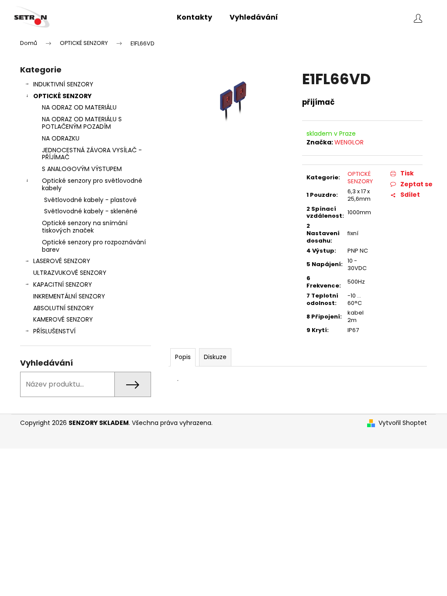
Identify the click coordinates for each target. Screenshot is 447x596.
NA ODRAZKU (60, 138)
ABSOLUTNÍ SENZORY (63, 308)
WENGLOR (349, 142)
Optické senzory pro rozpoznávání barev (94, 246)
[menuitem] (194, 17)
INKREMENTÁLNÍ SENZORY (69, 296)
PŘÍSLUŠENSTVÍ (54, 331)
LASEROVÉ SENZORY (61, 261)
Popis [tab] (183, 357)
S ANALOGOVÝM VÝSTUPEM (82, 168)
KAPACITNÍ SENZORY (62, 284)
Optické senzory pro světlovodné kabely (92, 184)
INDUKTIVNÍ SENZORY (63, 84)
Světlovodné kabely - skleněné (91, 211)
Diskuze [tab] (215, 357)
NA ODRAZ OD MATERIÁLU (79, 107)
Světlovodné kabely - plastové (90, 199)
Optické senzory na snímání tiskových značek (84, 227)
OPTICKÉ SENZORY (62, 96)
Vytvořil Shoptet (402, 423)
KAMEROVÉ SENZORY (63, 319)
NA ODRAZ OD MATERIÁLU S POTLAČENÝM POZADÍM (82, 123)
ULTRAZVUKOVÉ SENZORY (70, 272)
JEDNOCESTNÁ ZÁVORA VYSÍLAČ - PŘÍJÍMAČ (92, 154)
